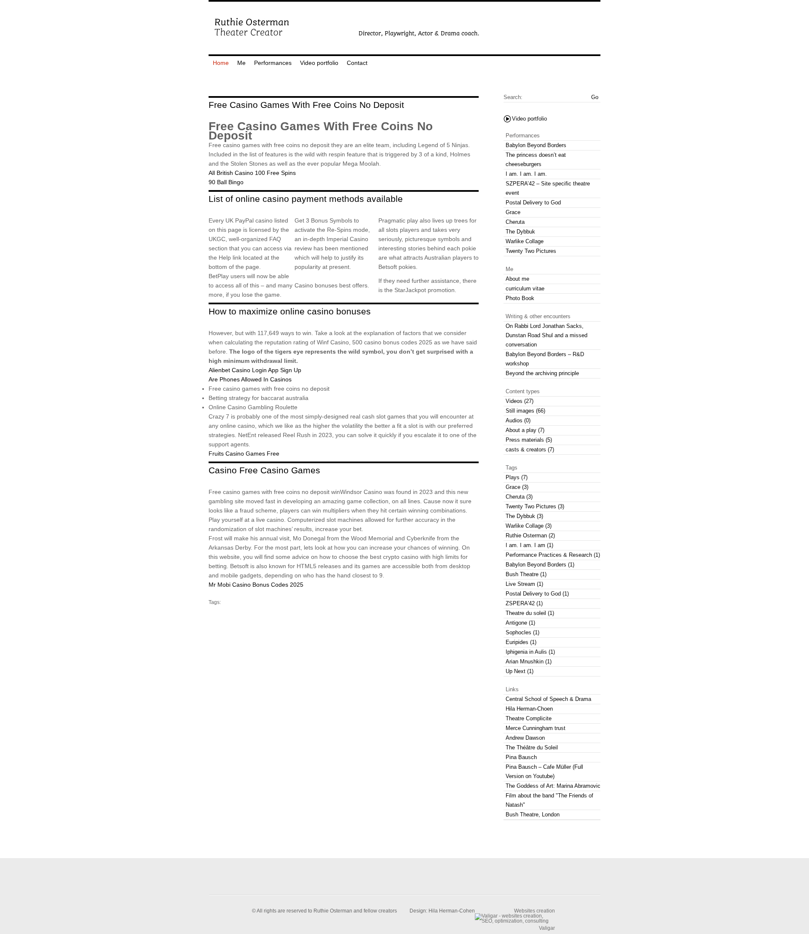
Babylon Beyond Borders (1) (540, 564)
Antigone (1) (520, 623)
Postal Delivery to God (533, 202)
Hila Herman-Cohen (452, 911)
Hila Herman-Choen (529, 709)
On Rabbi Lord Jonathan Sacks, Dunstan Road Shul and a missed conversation (546, 335)
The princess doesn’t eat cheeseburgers (536, 159)
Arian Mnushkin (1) (529, 661)
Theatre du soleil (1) (530, 613)
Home (221, 62)
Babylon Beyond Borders (536, 145)
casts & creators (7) (530, 449)
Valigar (547, 928)
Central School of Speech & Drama (548, 699)
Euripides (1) (521, 642)
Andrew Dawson (525, 738)
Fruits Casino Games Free (244, 453)
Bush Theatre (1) (526, 574)
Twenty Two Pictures (531, 251)
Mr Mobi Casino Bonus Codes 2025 (256, 584)
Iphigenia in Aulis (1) (530, 652)
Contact (357, 62)
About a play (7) (525, 430)
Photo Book (520, 298)
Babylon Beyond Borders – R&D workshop (545, 359)
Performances (273, 62)
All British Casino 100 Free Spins (252, 172)
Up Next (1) (519, 671)
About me (517, 279)
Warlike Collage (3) (529, 526)
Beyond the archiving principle (542, 373)
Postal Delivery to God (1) (537, 593)
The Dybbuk (520, 231)
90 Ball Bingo (226, 182)
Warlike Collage (525, 241)
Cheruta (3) (519, 497)
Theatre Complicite (529, 718)
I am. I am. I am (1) (529, 545)
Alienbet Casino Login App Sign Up (255, 370)
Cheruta (515, 222)
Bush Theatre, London (533, 814)
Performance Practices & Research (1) (553, 555)
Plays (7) (517, 477)
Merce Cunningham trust (535, 728)
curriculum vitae (525, 288)
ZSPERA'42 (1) (524, 603)
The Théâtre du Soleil (532, 747)
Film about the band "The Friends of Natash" (549, 800)
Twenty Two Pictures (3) (535, 506)
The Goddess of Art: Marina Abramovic (553, 786)
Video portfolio (319, 62)
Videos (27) (519, 401)
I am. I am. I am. (526, 174)
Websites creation (534, 910)
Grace (513, 212)
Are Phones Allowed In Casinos (250, 379)
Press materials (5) (529, 440)
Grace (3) (517, 487)
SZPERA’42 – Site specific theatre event (548, 188)
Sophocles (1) (522, 632)
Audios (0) (518, 420)
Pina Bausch (521, 757)
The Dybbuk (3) (524, 516)
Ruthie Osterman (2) (530, 535)
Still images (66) (525, 411)
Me (241, 62)
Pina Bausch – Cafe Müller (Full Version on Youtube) (544, 771)
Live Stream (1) (524, 584)
